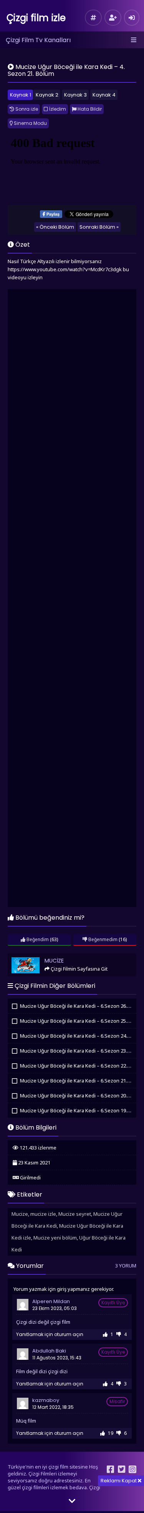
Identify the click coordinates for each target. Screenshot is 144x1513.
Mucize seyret (74, 1213)
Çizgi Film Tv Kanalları (38, 40)
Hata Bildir (89, 109)
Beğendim (37, 939)
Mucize (19, 956)
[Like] (105, 1334)
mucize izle (43, 1213)
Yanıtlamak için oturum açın (49, 1334)
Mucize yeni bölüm (55, 1237)
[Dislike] (118, 1334)
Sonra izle (26, 109)
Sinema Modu (30, 123)
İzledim (57, 109)
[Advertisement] (72, 599)
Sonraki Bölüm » (99, 227)
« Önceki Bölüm (55, 227)
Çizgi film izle (36, 17)
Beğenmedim (102, 939)
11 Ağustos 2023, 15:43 (56, 1357)
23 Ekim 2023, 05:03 (54, 1308)
